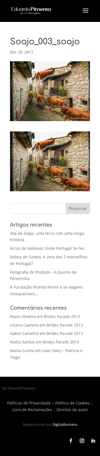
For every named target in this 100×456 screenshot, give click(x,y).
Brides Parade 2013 (62, 316)
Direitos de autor (72, 409)
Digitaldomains (65, 424)
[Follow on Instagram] (82, 440)
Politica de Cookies (72, 403)
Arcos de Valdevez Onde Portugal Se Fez (47, 248)
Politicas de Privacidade (29, 403)
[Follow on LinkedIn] (93, 440)
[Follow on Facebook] (70, 440)
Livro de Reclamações (32, 409)
